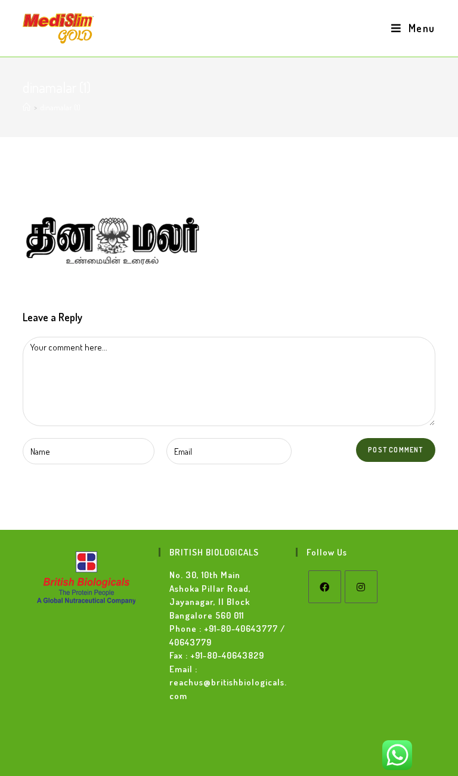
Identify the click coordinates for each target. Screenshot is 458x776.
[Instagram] (361, 586)
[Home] (26, 107)
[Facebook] (324, 586)
